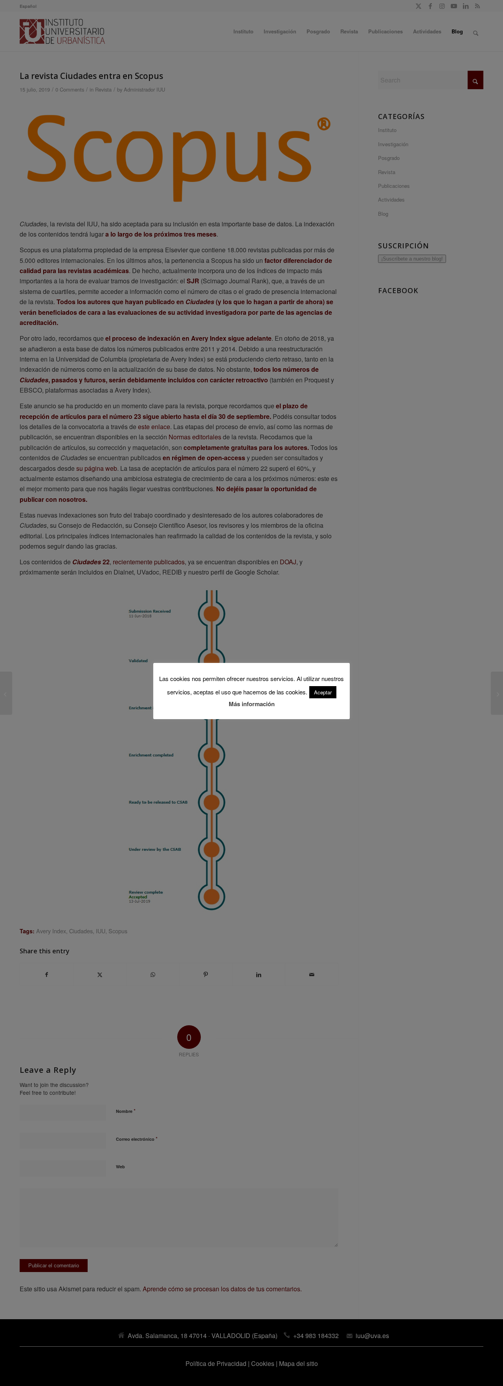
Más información (252, 703)
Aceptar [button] (323, 692)
